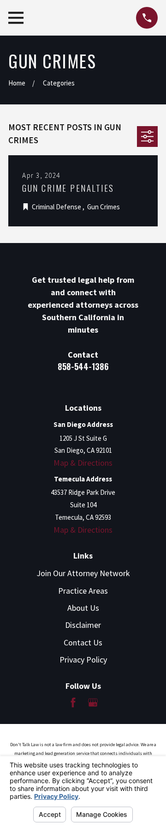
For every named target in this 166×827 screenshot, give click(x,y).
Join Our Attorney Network (83, 573)
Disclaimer (83, 625)
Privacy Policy (83, 659)
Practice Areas (83, 590)
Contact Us (83, 642)
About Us (83, 607)
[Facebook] (73, 702)
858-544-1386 (83, 366)
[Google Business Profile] (93, 702)
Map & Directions (83, 462)
